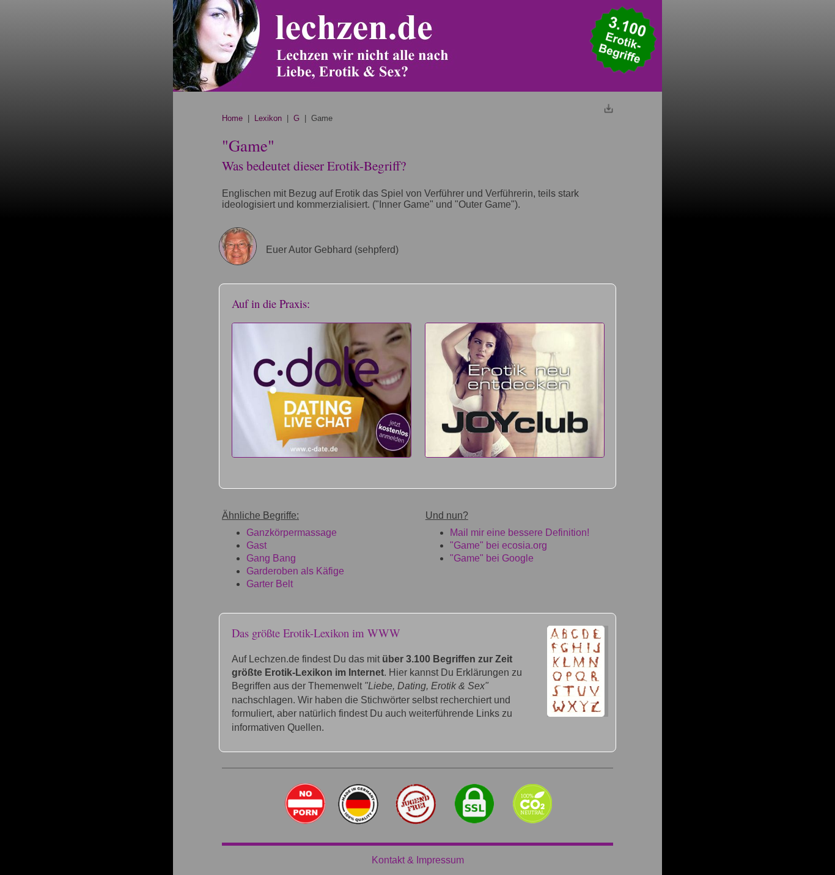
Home (232, 118)
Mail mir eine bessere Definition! (519, 532)
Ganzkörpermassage (291, 532)
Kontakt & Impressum (418, 860)
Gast (256, 545)
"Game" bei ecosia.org (498, 545)
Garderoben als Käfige (295, 571)
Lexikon (268, 118)
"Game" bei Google (492, 558)
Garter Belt (269, 584)
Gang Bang (271, 558)
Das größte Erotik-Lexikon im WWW (316, 632)
